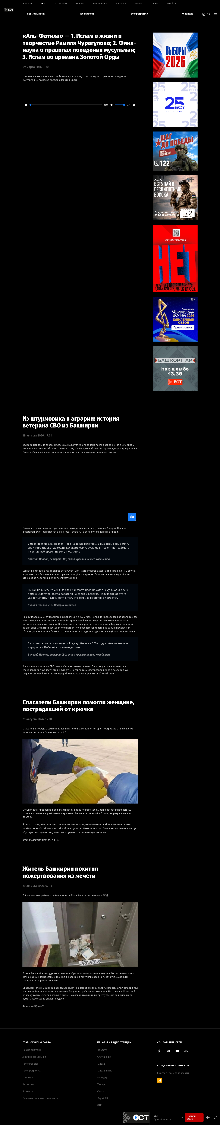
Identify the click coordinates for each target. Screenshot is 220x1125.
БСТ (43, 3)
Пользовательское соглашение (40, 1098)
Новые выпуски (36, 13)
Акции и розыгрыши (34, 1056)
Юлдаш (80, 3)
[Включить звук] (132, 517)
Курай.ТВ (171, 3)
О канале (187, 13)
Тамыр (138, 3)
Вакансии (28, 1084)
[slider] (66, 104)
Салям (154, 3)
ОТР (99, 1105)
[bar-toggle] (215, 13)
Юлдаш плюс (100, 3)
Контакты (28, 1091)
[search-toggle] (209, 13)
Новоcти (27, 3)
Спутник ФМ (60, 3)
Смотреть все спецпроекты (173, 1073)
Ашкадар (121, 3)
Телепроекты (87, 13)
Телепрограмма (138, 13)
